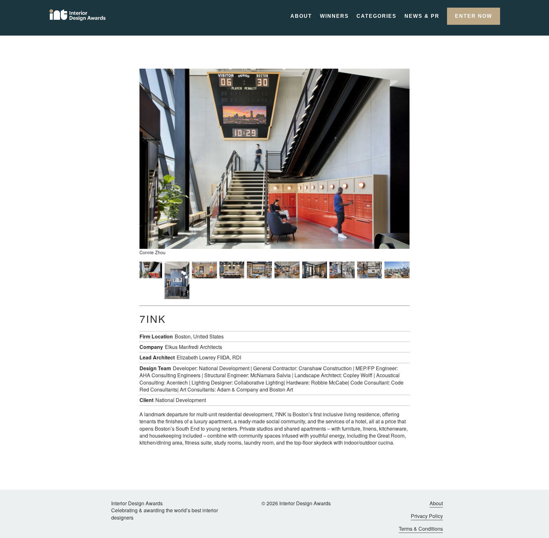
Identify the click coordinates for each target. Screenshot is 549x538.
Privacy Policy (427, 516)
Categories (376, 16)
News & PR (421, 16)
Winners (334, 16)
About (301, 16)
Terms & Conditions (421, 528)
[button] (473, 16)
